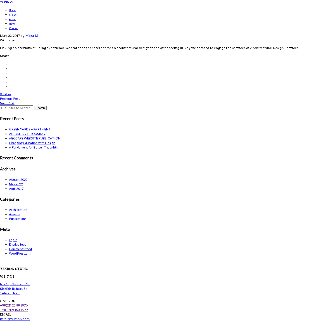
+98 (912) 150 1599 (14, 310)
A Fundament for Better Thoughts (33, 147)
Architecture (18, 209)
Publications (17, 219)
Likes (7, 94)
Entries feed (17, 244)
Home (12, 10)
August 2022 (18, 179)
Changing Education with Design (32, 143)
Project (13, 14)
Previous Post (10, 98)
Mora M (31, 35)
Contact (13, 28)
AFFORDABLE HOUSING (27, 134)
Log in (13, 240)
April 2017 (16, 188)
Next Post (7, 103)
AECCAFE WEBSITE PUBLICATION (34, 138)
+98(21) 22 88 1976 (14, 305)
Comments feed (20, 249)
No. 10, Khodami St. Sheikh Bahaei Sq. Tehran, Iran (15, 288)
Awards (14, 214)
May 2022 (16, 184)
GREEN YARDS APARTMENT (30, 129)
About (12, 19)
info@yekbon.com (15, 319)
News (12, 23)
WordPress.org (20, 253)
